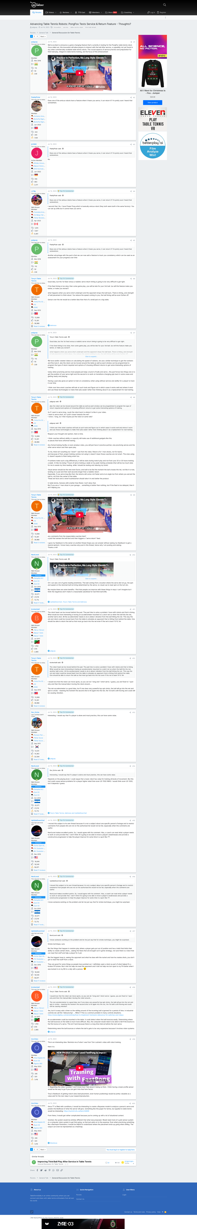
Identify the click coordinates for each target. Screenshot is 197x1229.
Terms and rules (139, 1212)
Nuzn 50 (37, 1061)
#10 (133, 555)
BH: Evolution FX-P (40, 851)
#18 (133, 987)
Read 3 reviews (39, 326)
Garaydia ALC (38, 578)
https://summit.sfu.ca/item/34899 (76, 1111)
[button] (55, 12)
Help (159, 1212)
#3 (134, 144)
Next (42, 36)
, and (68, 602)
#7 (134, 333)
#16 (133, 877)
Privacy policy (151, 1212)
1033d (127, 1163)
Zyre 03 (36, 581)
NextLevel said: (55, 935)
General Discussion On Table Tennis (50, 1164)
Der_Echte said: (55, 770)
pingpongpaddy (129, 1161)
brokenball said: (55, 662)
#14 (133, 766)
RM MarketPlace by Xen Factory (47, 1218)
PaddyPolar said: (55, 149)
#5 (134, 240)
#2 (134, 97)
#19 (133, 1039)
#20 (133, 1103)
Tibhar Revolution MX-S (42, 218)
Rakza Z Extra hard (40, 166)
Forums (79, 1195)
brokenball (35, 609)
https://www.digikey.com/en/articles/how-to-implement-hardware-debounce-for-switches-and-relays (85, 1015)
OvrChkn (34, 1039)
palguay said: (54, 401)
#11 (134, 609)
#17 (134, 931)
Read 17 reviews (39, 603)
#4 (134, 191)
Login (124, 1195)
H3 (35, 304)
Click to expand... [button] (91, 356)
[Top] (162, 1212)
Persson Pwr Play (40, 735)
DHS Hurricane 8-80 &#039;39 (45, 169)
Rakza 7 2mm (38, 633)
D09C (36, 307)
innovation (57, 27)
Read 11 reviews (39, 870)
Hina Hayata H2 (39, 1058)
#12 (133, 658)
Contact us (80, 1199)
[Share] (131, 42)
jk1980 (33, 144)
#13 (133, 712)
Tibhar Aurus (38, 738)
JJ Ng (33, 191)
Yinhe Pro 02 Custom (41, 302)
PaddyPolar (35, 97)
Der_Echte (35, 712)
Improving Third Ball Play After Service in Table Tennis (64, 1161)
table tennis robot (76, 27)
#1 (134, 42)
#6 (134, 279)
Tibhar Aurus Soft (40, 741)
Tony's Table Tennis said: (58, 337)
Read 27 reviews (40, 759)
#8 (134, 397)
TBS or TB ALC (39, 630)
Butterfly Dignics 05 (41, 122)
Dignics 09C (38, 1063)
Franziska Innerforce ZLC (43, 212)
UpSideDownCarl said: (57, 881)
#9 (134, 495)
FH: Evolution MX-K (41, 848)
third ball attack (90, 27)
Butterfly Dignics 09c (41, 119)
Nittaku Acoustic (40, 163)
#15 (133, 820)
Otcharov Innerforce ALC (43, 116)
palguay (34, 27)
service (65, 27)
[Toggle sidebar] (166, 17)
